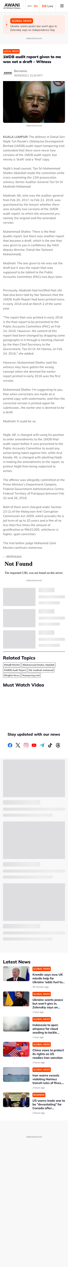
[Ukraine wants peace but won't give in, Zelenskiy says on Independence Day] (16, 998)
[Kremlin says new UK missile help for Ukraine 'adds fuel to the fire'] (16, 973)
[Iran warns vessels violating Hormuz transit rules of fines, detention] (16, 1074)
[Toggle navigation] (62, 6)
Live (50, 6)
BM (30, 6)
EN (36, 6)
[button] (6, 22)
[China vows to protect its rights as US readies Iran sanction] (16, 1049)
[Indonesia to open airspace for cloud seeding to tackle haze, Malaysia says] (16, 1024)
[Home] (12, 6)
